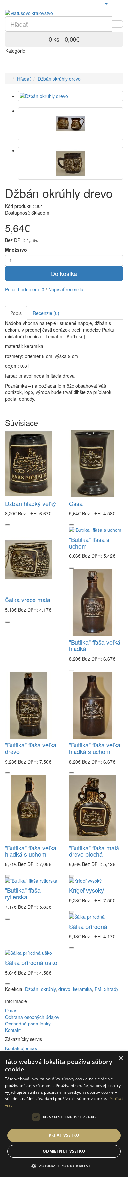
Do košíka (64, 273)
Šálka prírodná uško (31, 962)
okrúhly (48, 989)
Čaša (76, 503)
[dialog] (64, 1114)
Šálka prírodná (88, 926)
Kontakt (13, 1030)
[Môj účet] (106, 3)
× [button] (120, 1058)
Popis (16, 313)
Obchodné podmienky (28, 1023)
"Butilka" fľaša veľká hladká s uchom (94, 748)
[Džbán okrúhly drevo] (70, 96)
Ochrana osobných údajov (32, 1017)
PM (98, 989)
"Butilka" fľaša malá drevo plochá (94, 851)
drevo (64, 989)
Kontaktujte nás (21, 1048)
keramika (82, 989)
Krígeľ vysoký (86, 890)
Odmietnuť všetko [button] (64, 1151)
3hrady (111, 989)
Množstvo (16, 250)
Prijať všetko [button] (64, 1135)
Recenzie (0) (46, 313)
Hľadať (24, 78)
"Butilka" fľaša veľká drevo (30, 748)
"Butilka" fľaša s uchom (89, 542)
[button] (64, 1165)
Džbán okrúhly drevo (59, 78)
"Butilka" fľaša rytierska (23, 893)
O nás (11, 1010)
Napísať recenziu (65, 289)
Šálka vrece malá (27, 599)
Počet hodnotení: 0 (24, 289)
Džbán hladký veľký (30, 503)
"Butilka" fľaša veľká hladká (94, 645)
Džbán (31, 989)
